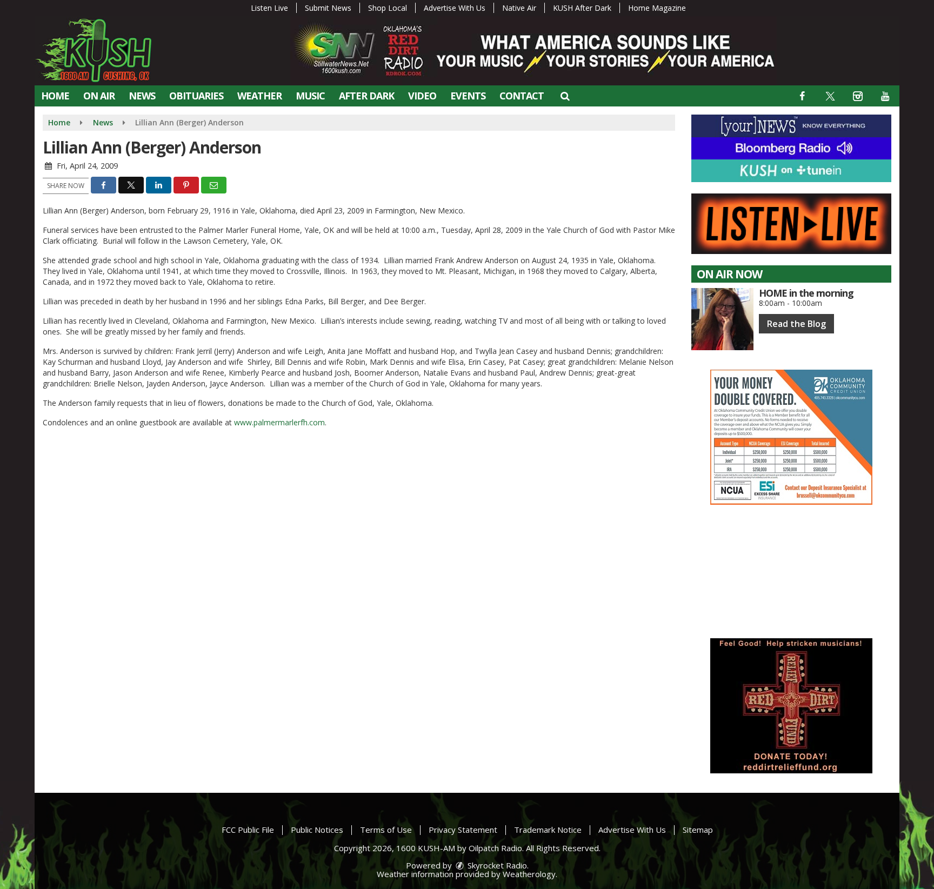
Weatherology (529, 873)
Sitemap (698, 829)
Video (422, 95)
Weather (259, 95)
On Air (99, 95)
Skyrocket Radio (496, 865)
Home (55, 95)
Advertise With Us (454, 8)
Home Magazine (657, 8)
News (142, 95)
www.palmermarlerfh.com (279, 422)
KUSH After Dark (582, 8)
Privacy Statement (463, 829)
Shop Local (387, 8)
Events (467, 95)
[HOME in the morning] (722, 319)
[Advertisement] (791, 437)
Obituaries (196, 95)
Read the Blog (796, 324)
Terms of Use (386, 829)
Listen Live (269, 8)
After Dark (366, 95)
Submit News (328, 8)
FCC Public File (248, 829)
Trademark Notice (548, 829)
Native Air (519, 8)
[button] (564, 95)
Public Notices (317, 829)
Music (310, 95)
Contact (521, 95)
